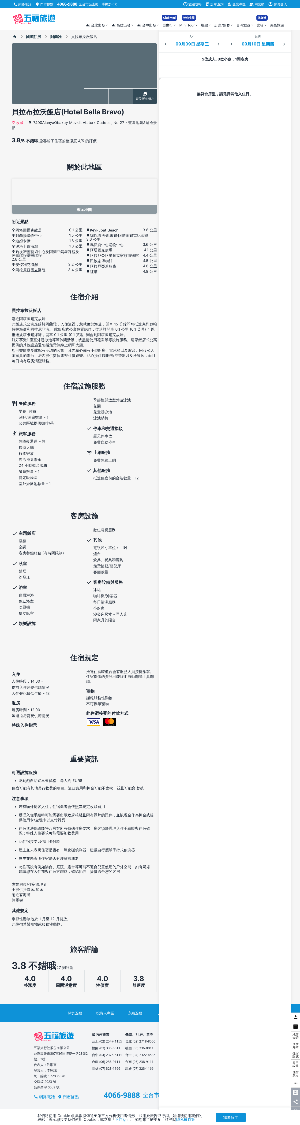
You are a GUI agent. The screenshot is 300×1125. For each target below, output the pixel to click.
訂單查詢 (214, 4)
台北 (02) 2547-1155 (107, 1041)
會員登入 (277, 4)
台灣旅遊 (245, 25)
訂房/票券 (223, 25)
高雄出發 (122, 25)
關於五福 (75, 1013)
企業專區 (236, 4)
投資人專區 (105, 1013)
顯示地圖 (84, 209)
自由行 (169, 24)
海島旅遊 (277, 25)
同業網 (256, 4)
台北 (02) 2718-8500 (140, 1041)
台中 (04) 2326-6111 (107, 1055)
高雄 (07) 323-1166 (106, 1068)
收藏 (19, 122)
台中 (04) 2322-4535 (140, 1055)
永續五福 (135, 1013)
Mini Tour (188, 24)
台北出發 (97, 25)
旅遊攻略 (193, 4)
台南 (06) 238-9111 (106, 1061)
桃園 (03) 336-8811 (106, 1048)
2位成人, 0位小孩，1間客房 (225, 59)
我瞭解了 (230, 1117)
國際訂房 (33, 36)
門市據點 (44, 4)
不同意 (120, 1119)
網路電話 (22, 4)
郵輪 (262, 24)
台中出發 (148, 25)
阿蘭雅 (56, 36)
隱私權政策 (185, 1119)
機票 (206, 25)
